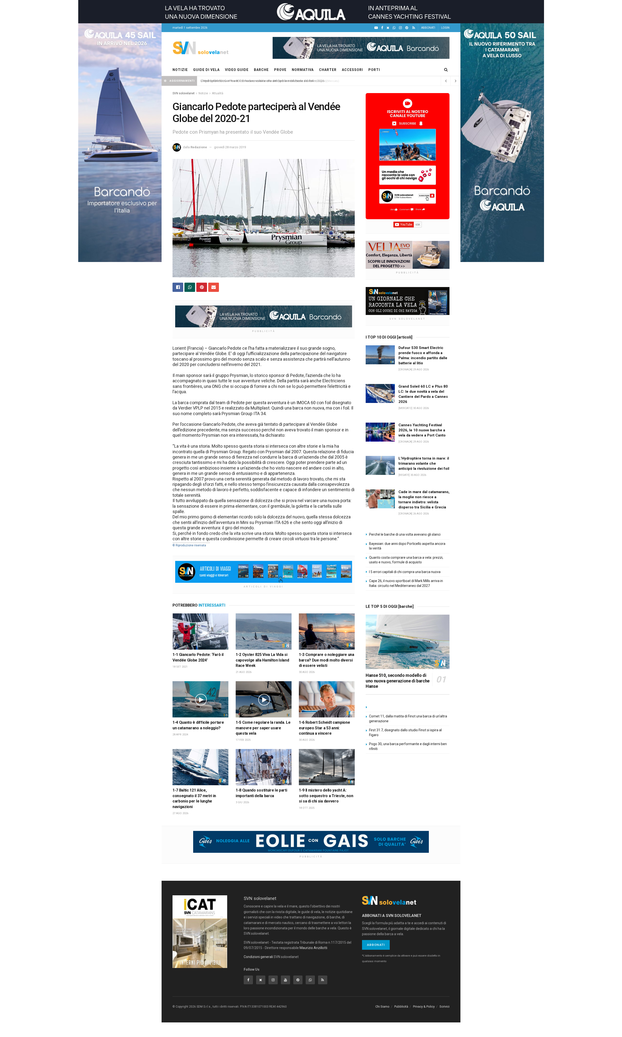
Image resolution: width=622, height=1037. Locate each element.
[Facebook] (382, 27)
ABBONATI (428, 27)
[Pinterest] (406, 27)
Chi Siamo (382, 1006)
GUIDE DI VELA (206, 70)
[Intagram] (400, 27)
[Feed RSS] (413, 27)
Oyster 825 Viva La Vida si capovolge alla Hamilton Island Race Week (262, 660)
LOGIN (445, 27)
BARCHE (261, 70)
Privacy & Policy (424, 1006)
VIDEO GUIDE (237, 70)
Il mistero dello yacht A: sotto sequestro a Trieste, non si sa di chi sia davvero (326, 795)
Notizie (203, 93)
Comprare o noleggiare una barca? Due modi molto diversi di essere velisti (326, 660)
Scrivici (444, 1006)
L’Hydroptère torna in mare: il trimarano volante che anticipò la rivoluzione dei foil (257, 81)
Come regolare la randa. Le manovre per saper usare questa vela (263, 728)
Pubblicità (401, 1006)
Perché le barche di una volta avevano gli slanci (405, 534)
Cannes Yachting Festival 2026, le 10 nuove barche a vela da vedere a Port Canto (422, 430)
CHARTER (328, 70)
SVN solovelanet (184, 93)
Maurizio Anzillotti (313, 948)
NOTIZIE (180, 70)
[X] (388, 27)
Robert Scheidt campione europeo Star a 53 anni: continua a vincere (324, 728)
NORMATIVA (303, 70)
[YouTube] (376, 27)
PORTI (374, 70)
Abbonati (376, 945)
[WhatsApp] (394, 27)
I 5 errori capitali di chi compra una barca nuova (405, 572)
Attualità (217, 93)
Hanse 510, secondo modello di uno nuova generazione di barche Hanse (398, 681)
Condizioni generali (258, 957)
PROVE (280, 70)
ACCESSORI (352, 70)
